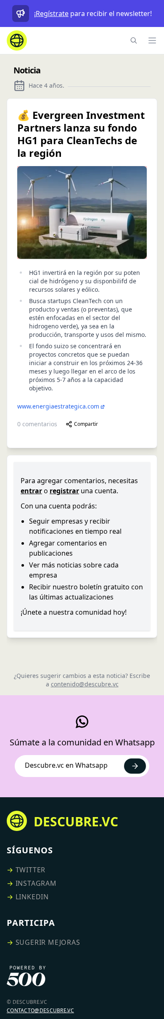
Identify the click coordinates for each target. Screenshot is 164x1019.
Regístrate (52, 13)
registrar (64, 490)
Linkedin (32, 896)
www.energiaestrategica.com (58, 406)
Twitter (31, 869)
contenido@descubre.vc (85, 684)
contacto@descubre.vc (40, 1010)
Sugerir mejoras (48, 942)
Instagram (36, 883)
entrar (31, 490)
